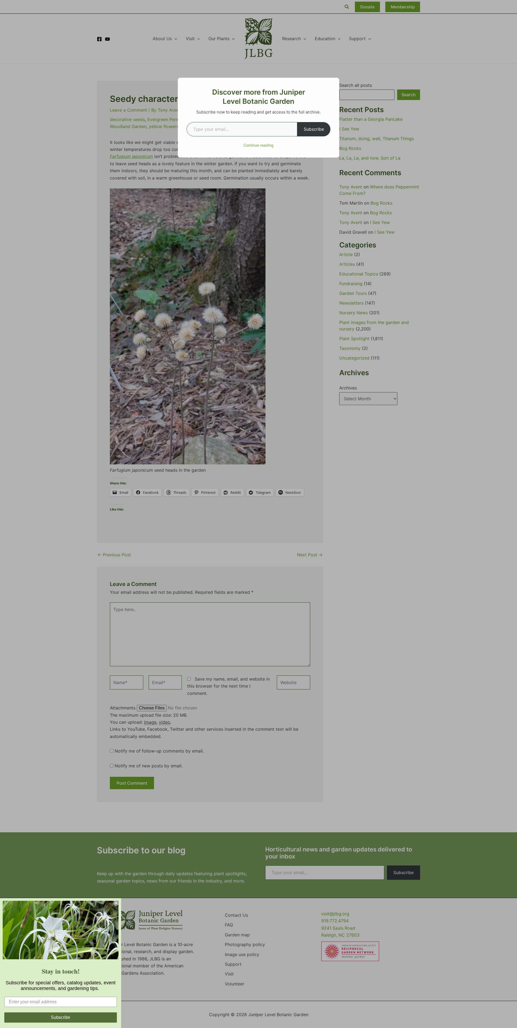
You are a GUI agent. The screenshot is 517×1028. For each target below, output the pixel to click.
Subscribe (314, 129)
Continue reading (258, 145)
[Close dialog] (116, 903)
